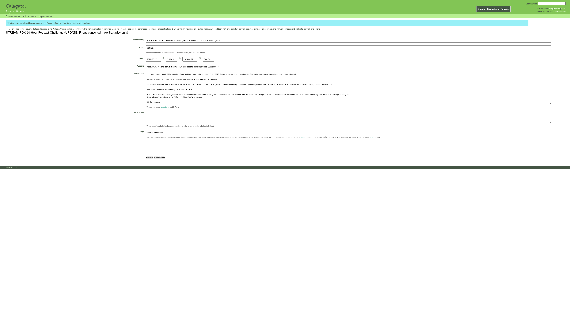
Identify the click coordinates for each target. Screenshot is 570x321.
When (141, 58)
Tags (142, 131)
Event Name (138, 39)
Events (10, 11)
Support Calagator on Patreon (493, 8)
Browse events (13, 16)
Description (139, 73)
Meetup (304, 137)
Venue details (138, 112)
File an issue (560, 11)
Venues (20, 11)
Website (140, 65)
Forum (557, 8)
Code (563, 8)
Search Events (532, 3)
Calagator (16, 6)
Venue (141, 47)
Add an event (29, 16)
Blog (551, 8)
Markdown (165, 107)
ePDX (372, 137)
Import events (45, 16)
